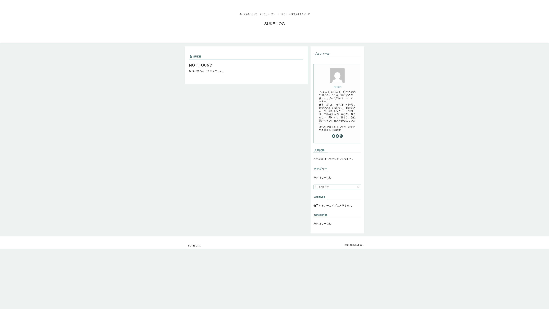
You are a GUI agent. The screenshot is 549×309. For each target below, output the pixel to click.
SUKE (337, 87)
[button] (358, 187)
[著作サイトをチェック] (333, 136)
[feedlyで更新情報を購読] (337, 136)
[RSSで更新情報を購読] (341, 136)
